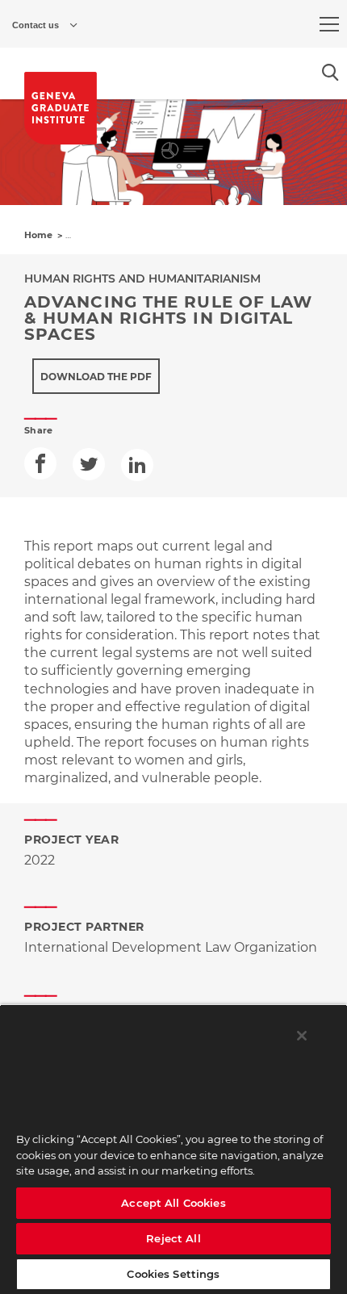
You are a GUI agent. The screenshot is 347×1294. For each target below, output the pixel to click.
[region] (173, 1149)
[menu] (329, 24)
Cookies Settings (173, 1273)
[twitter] (89, 464)
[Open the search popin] (330, 72)
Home (38, 235)
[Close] (302, 1035)
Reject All (173, 1238)
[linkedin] (137, 465)
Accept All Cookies (173, 1202)
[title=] (60, 108)
